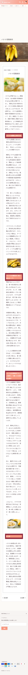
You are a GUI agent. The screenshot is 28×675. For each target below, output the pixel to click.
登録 (4, 628)
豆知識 (8, 69)
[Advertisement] (14, 22)
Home (5, 69)
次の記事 (22, 597)
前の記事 (6, 597)
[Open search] (20, 2)
